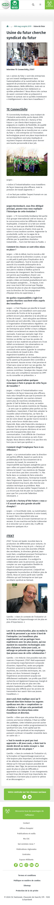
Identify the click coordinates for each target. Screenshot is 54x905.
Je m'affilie (49, 6)
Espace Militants (26, 859)
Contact (26, 823)
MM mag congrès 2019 (22, 26)
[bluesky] (37, 865)
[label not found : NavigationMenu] (40, 4)
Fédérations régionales (26, 849)
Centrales (26, 854)
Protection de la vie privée (27, 891)
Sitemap (27, 885)
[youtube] (21, 865)
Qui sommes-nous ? (26, 844)
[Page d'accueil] (8, 26)
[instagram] (26, 865)
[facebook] (16, 865)
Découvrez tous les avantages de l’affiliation (29, 813)
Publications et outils (26, 833)
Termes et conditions (27, 875)
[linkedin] (32, 865)
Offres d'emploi (26, 828)
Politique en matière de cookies (27, 880)
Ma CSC (26, 839)
